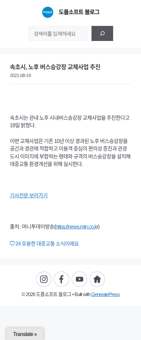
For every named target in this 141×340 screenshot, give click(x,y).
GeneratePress (105, 294)
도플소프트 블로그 (79, 12)
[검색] (102, 33)
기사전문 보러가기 (29, 195)
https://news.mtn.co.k (76, 227)
